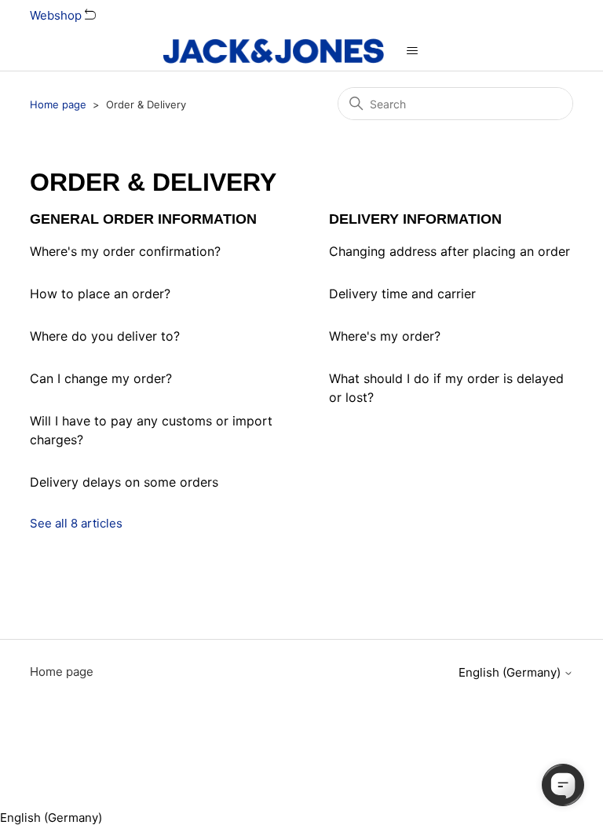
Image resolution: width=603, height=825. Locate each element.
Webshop (57, 15)
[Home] (273, 51)
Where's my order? (384, 336)
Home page (58, 104)
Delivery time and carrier (402, 293)
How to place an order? (100, 293)
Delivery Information (415, 219)
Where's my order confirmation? (125, 251)
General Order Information (143, 219)
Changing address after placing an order (449, 251)
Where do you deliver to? (105, 336)
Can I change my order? (101, 378)
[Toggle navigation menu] (412, 51)
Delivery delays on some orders (124, 482)
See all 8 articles (76, 523)
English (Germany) (511, 672)
